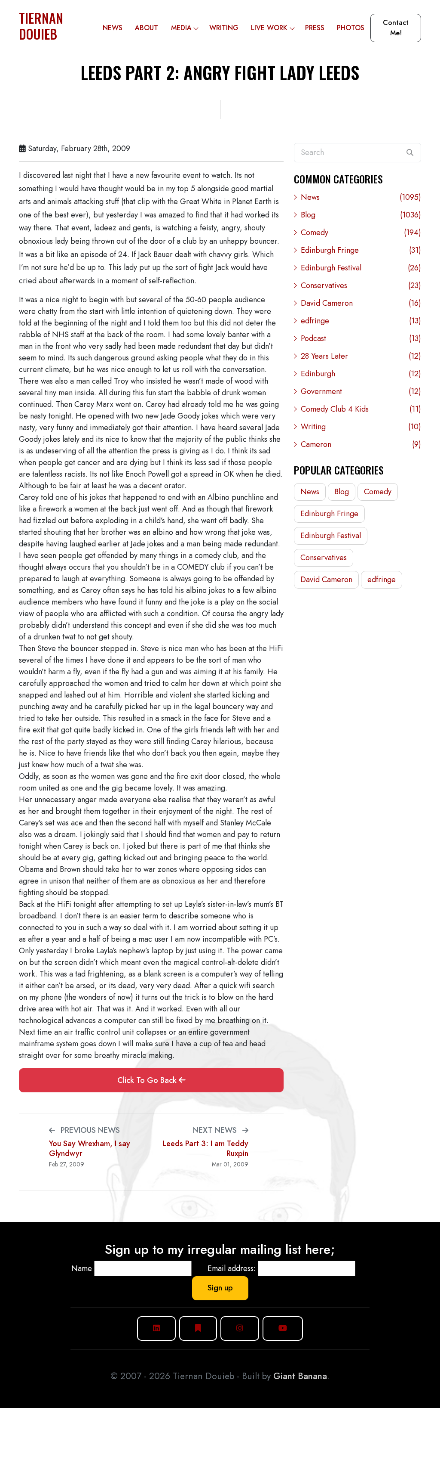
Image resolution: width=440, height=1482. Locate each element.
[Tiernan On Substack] (198, 1328)
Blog (361, 214)
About (146, 28)
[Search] (410, 153)
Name (81, 1268)
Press (314, 28)
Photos (350, 28)
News (112, 28)
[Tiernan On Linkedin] (156, 1328)
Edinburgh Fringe (361, 250)
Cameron (361, 444)
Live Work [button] (269, 28)
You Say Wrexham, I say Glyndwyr (89, 1148)
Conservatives (361, 285)
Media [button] (181, 28)
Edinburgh (361, 373)
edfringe (361, 320)
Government (361, 391)
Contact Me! (396, 28)
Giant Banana (300, 1376)
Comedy (361, 232)
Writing (223, 28)
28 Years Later (361, 356)
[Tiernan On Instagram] (239, 1328)
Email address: (232, 1268)
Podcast (361, 338)
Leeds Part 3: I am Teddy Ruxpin (205, 1148)
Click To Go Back (148, 1080)
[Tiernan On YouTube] (283, 1328)
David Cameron (361, 303)
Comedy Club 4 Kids (361, 409)
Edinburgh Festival (361, 267)
